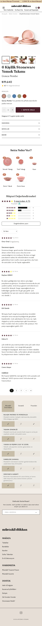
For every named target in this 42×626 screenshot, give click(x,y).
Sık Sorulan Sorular (9, 597)
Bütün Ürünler (13, 14)
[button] (11, 207)
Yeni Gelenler (9, 10)
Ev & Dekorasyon (8, 558)
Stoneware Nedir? (8, 601)
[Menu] (3, 7)
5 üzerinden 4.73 (22, 201)
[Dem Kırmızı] (24, 96)
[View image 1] (6, 60)
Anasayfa (4, 14)
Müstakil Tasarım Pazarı (10, 570)
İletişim (4, 593)
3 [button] (21, 390)
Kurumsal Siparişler (31, 10)
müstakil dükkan (21, 6)
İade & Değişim (7, 585)
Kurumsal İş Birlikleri (9, 589)
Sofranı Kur (19, 10)
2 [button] (16, 390)
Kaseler (5, 550)
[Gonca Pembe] (4, 96)
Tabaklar (5, 543)
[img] (7, 238)
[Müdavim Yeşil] (19, 96)
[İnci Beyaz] (9, 96)
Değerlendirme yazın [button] (21, 223)
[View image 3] (23, 60)
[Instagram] (21, 613)
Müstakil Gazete (8, 574)
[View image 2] (14, 60)
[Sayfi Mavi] (14, 96)
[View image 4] (32, 60)
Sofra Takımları (7, 554)
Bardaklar (5, 546)
